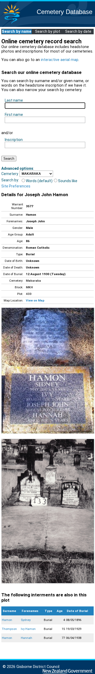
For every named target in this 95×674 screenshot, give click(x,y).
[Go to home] (12, 23)
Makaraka (33, 280)
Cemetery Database (64, 11)
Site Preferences (15, 186)
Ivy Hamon (28, 629)
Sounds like (67, 181)
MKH (29, 287)
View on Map (35, 300)
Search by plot (47, 31)
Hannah (26, 638)
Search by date (78, 31)
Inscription (14, 140)
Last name (14, 100)
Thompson (9, 629)
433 (28, 294)
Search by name (16, 31)
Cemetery (9, 174)
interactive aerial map (59, 60)
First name (14, 114)
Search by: (10, 180)
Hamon (7, 620)
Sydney (26, 620)
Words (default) (39, 181)
